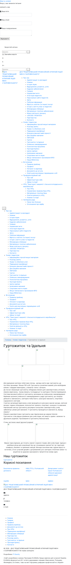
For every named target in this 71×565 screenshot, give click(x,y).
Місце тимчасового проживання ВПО (40, 158)
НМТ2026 (30, 138)
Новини (30, 82)
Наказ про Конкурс (34, 202)
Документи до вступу (35, 171)
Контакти (30, 120)
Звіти (29, 100)
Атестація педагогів (34, 95)
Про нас (26, 78)
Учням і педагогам (30, 122)
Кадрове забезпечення (35, 89)
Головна (8, 340)
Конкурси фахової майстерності (39, 133)
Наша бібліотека (33, 160)
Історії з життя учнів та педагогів (39, 107)
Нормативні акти (33, 93)
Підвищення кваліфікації (36, 131)
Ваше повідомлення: (9, 28)
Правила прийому (33, 164)
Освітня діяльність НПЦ (35, 195)
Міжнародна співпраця (35, 109)
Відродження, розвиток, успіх (38, 87)
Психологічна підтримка (36, 146)
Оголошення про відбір (35, 204)
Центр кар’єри (32, 151)
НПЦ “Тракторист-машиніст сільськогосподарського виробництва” (31, 317)
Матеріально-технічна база (37, 193)
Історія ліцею (32, 84)
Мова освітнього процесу (36, 113)
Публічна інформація (34, 102)
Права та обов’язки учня (36, 129)
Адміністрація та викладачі (37, 80)
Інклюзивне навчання (34, 153)
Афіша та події (32, 182)
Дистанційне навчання (35, 135)
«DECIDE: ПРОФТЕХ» (34, 115)
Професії (30, 166)
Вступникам (27, 162)
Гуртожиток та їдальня (35, 142)
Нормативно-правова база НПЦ (38, 191)
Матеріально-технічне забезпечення (40, 111)
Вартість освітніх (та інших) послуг (40, 104)
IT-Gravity (16, 554)
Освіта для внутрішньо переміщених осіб (42, 173)
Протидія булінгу (33, 149)
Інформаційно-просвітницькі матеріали (41, 124)
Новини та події (33, 197)
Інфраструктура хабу (34, 180)
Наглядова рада (29, 200)
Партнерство (32, 118)
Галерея (30, 91)
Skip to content (5, 1)
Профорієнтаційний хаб (32, 175)
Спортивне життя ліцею (36, 155)
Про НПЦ (30, 189)
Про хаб (30, 178)
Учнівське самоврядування (37, 144)
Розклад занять (32, 127)
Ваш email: (5, 20)
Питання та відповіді (34, 169)
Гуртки (29, 140)
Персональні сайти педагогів (37, 98)
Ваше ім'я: (5, 11)
